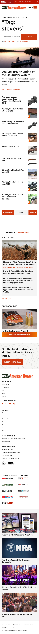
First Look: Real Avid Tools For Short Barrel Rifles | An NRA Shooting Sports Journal (18, 272)
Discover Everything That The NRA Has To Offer (19, 588)
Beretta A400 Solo (9, 267)
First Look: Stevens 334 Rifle (11, 159)
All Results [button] (9, 42)
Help (3, 393)
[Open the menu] (35, 7)
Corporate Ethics (28, 625)
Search (29, 37)
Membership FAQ (7, 455)
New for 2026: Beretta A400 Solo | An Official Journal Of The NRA (19, 263)
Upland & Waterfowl (13, 89)
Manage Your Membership (10, 458)
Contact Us (5, 387)
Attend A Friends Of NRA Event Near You (18, 615)
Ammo (4, 416)
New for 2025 (6, 298)
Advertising (5, 384)
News (3, 89)
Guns (3, 422)
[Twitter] (38, 2)
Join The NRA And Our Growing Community (16, 561)
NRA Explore (6, 441)
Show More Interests (23, 334)
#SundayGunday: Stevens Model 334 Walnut (12, 134)
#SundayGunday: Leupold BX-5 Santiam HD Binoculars (12, 196)
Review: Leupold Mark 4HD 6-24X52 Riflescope (13, 122)
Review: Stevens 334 (10, 146)
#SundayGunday (9, 306)
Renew (21, 2)
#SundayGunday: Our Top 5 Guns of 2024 (12, 110)
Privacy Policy (6, 625)
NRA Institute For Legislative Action (13, 438)
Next (33, 212)
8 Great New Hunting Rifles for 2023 (13, 171)
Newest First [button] (24, 42)
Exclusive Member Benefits (11, 452)
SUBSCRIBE (12, 362)
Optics (4, 425)
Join (16, 2)
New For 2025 (8, 237)
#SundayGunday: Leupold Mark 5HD (12, 183)
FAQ (3, 390)
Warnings (4, 628)
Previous (8, 212)
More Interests (22, 233)
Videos (4, 431)
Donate (28, 2)
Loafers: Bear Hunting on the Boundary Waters (18, 73)
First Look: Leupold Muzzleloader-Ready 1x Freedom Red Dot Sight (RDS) (11, 100)
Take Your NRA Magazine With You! (17, 534)
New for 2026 (28, 267)
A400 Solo (20, 267)
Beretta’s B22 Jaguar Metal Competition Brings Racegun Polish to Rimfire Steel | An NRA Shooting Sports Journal (18, 280)
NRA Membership (7, 449)
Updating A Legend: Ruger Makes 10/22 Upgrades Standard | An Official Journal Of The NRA (18, 289)
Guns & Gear (6, 419)
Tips (3, 428)
